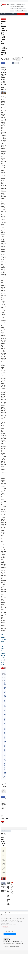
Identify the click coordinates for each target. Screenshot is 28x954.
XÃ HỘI (5, 13)
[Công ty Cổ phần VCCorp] (7, 939)
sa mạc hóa (3, 803)
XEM (2, 821)
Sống (8, 915)
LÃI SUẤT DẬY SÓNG (20, 4)
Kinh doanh (13, 59)
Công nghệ (3, 915)
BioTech (12, 10)
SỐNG (10, 16)
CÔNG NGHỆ (4, 16)
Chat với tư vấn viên (9, 934)
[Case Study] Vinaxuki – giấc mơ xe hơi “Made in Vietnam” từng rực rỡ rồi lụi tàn (5, 714)
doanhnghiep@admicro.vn (10, 931)
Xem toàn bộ (3, 778)
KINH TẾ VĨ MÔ (12, 13)
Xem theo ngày (3, 814)
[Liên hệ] (13, 63)
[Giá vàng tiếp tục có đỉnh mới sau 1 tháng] (12, 882)
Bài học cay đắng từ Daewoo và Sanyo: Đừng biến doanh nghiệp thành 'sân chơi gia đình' (5, 691)
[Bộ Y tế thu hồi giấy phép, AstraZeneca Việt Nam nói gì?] (3, 883)
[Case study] (3, 19)
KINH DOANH (20, 13)
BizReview (12, 4)
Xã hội (8, 912)
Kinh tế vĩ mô (15, 912)
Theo (4, 791)
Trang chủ (3, 912)
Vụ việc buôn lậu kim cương (21, 10)
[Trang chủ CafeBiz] (1, 13)
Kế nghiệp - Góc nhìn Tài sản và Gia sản (18, 8)
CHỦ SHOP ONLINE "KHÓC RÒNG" (17, 6)
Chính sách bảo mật (4, 926)
